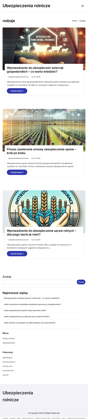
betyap (18, 418)
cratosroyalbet (56, 418)
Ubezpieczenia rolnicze (26, 5)
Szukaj (7, 276)
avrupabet (12, 418)
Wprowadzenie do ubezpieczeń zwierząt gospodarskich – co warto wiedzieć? (35, 69)
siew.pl (5, 375)
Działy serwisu (9, 338)
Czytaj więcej (16, 91)
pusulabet (5, 418)
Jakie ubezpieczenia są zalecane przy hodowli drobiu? (26, 316)
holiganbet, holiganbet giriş (42, 418)
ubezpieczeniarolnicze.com (18, 77)
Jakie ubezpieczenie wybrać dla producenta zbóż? (25, 310)
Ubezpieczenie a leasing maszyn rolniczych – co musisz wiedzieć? (32, 298)
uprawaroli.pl (8, 370)
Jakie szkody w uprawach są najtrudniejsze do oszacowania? (29, 323)
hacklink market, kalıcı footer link (76, 418)
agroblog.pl (7, 357)
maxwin (63, 418)
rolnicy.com (7, 366)
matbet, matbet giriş (27, 418)
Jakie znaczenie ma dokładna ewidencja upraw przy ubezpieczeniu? (32, 304)
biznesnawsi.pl (9, 362)
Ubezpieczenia (9, 343)
